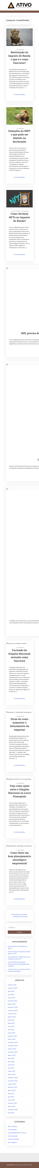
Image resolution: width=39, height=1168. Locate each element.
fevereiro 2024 (12, 1001)
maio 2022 (11, 1065)
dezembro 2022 (13, 1042)
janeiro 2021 (12, 1106)
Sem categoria (12, 1142)
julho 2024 (11, 991)
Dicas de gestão (13, 1136)
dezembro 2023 (13, 1007)
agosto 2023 (12, 1017)
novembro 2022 (13, 1045)
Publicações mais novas (20, 916)
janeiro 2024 (12, 1004)
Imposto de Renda (13, 1139)
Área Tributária (16, 211)
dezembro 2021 (13, 1077)
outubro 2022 (12, 1049)
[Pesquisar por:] (19, 927)
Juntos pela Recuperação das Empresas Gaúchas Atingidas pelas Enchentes (18, 964)
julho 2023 (11, 1020)
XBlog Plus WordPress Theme (23, 1165)
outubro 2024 (12, 985)
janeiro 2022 (12, 1074)
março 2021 (11, 1100)
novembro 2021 (13, 1081)
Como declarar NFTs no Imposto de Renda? (19, 217)
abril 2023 (11, 1029)
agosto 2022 (12, 1055)
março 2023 (11, 1033)
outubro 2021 (12, 1084)
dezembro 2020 (13, 1109)
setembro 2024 (12, 988)
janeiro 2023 (12, 1039)
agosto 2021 (12, 1090)
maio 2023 (11, 1026)
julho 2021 (11, 1093)
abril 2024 (11, 994)
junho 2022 (11, 1061)
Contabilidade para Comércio (17, 1132)
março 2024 (11, 997)
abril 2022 (11, 1068)
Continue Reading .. (19, 94)
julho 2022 (11, 1058)
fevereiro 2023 (12, 1036)
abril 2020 (11, 1113)
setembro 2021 (12, 1087)
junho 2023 (11, 1023)
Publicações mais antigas (19, 914)
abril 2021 (11, 1097)
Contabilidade (20, 49)
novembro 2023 (13, 1010)
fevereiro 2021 (12, 1103)
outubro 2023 (12, 1013)
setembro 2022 (12, 1052)
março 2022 (11, 1071)
